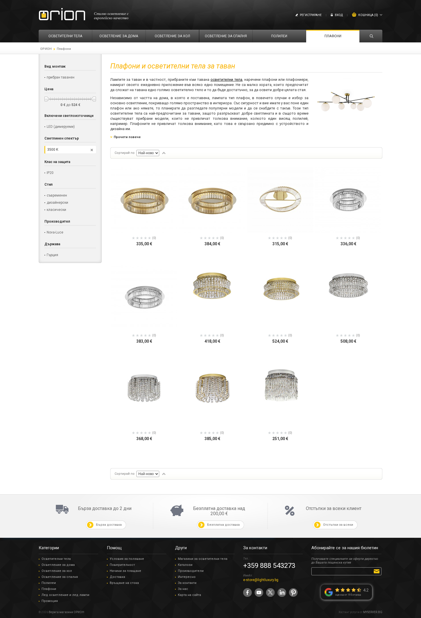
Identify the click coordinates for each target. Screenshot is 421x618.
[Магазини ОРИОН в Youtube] (259, 592)
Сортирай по (125, 153)
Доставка (117, 577)
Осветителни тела (56, 559)
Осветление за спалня (60, 577)
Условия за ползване (127, 559)
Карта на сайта (189, 595)
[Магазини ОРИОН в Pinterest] (293, 592)
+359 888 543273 (269, 566)
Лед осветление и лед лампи (65, 595)
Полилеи (49, 583)
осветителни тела (226, 79)
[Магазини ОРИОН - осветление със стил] (62, 14)
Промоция (50, 601)
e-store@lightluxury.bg (260, 580)
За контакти (187, 583)
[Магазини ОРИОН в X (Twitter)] (270, 592)
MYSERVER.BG (372, 612)
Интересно (187, 577)
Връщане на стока (124, 583)
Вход (339, 15)
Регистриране (311, 15)
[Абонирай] (377, 571)
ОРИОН (46, 49)
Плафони (49, 589)
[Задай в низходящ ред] (164, 153)
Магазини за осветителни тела (202, 559)
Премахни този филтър (92, 150)
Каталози (185, 565)
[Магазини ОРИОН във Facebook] (247, 592)
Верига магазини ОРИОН (66, 612)
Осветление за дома (58, 565)
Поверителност (122, 565)
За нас (183, 589)
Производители (191, 571)
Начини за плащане (125, 571)
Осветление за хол (57, 571)
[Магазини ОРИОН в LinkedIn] (282, 592)
